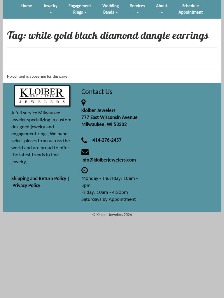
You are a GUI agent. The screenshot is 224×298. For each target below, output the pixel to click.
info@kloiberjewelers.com (108, 160)
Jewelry (50, 6)
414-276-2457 (107, 140)
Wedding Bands (110, 9)
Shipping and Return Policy (38, 178)
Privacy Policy (26, 185)
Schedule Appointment (190, 9)
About (161, 6)
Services (137, 6)
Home (26, 6)
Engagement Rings (80, 9)
